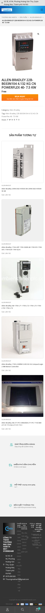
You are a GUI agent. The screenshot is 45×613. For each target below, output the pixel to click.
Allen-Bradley (15, 110)
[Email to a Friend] (18, 119)
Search (22, 609)
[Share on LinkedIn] (12, 119)
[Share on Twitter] (10, 119)
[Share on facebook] (8, 119)
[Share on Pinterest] (16, 119)
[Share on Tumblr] (14, 119)
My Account (7, 609)
